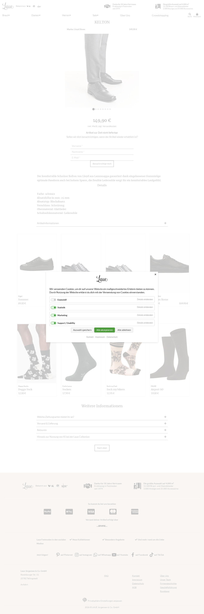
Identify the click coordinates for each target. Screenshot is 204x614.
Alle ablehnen (124, 330)
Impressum (100, 337)
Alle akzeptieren (104, 330)
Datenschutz (112, 337)
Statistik (61, 307)
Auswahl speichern (82, 330)
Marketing (62, 315)
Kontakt (89, 337)
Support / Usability (66, 323)
